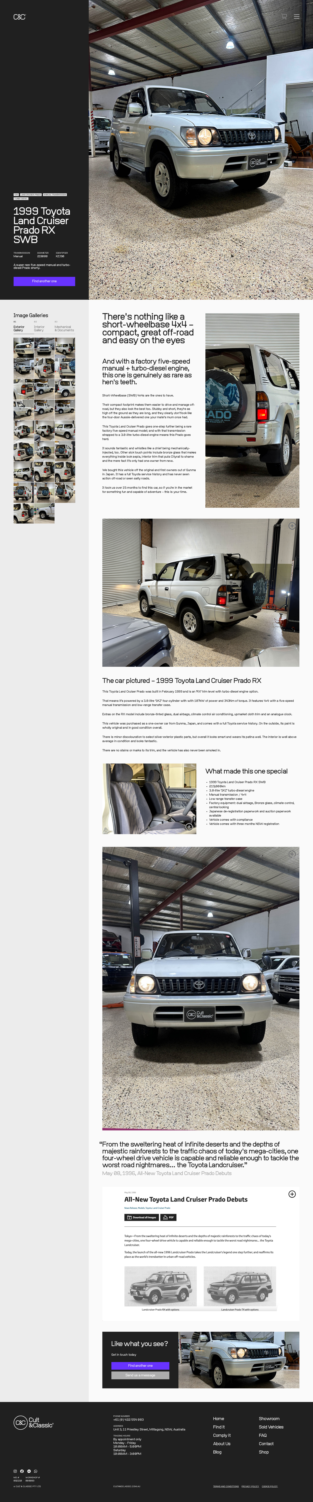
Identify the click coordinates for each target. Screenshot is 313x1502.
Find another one (44, 281)
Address (118, 1426)
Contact (266, 1444)
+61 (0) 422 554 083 (128, 1419)
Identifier (62, 253)
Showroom (269, 1419)
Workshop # (33, 1478)
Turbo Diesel (21, 199)
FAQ (263, 1436)
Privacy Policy (250, 1486)
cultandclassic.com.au (126, 1486)
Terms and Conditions (226, 1486)
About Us (222, 1444)
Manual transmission (55, 195)
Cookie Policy (270, 1486)
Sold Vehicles (271, 1427)
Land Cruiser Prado (31, 195)
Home (218, 1419)
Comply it (222, 1436)
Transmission (22, 253)
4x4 (16, 195)
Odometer (43, 253)
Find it (219, 1427)
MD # (16, 1478)
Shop (264, 1452)
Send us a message (140, 1375)
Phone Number (121, 1416)
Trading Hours (121, 1436)
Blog (217, 1452)
